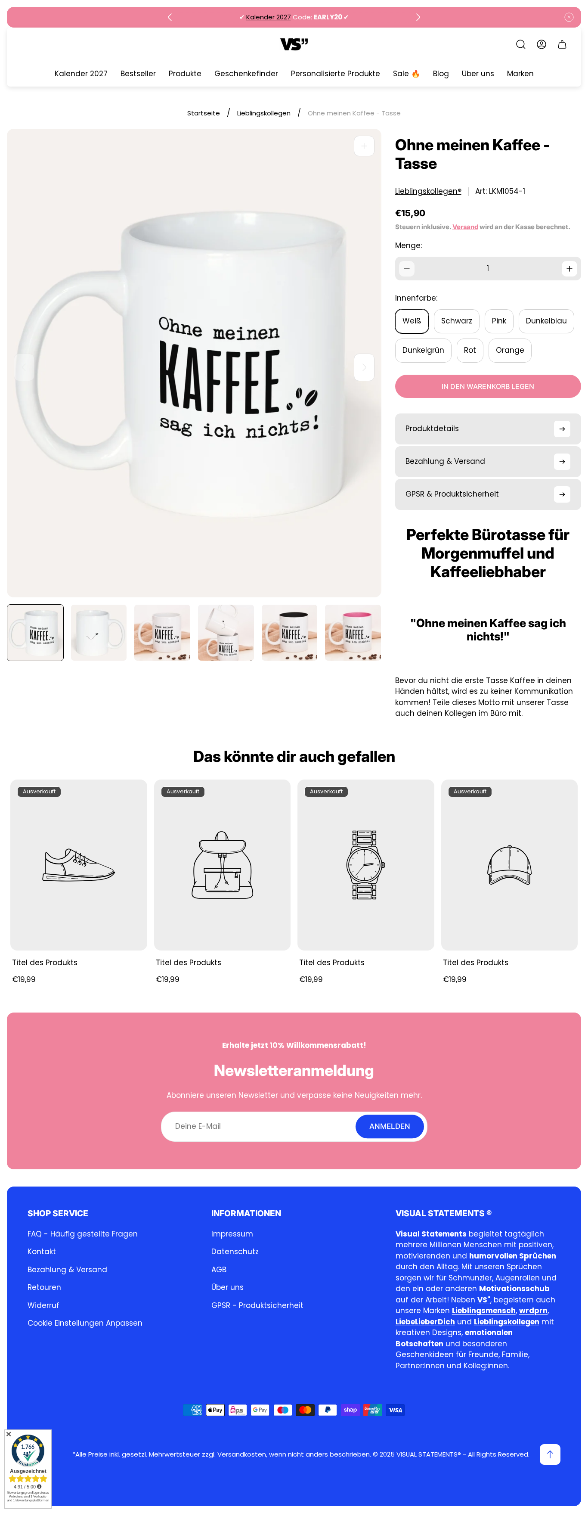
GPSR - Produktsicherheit (257, 1305)
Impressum (232, 1234)
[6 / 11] (353, 632)
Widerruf (43, 1305)
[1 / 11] (35, 632)
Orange (510, 350)
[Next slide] (418, 17)
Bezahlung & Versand (67, 1269)
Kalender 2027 (268, 17)
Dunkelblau (546, 321)
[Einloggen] (541, 44)
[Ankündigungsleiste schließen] (569, 17)
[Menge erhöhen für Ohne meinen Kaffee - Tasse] (569, 269)
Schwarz (456, 321)
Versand (465, 227)
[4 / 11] (226, 632)
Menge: (408, 245)
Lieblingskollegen (264, 113)
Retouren (44, 1287)
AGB (218, 1269)
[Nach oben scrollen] (550, 1454)
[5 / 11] (289, 632)
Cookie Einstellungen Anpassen (85, 1323)
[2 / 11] (99, 632)
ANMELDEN (389, 1126)
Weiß (411, 321)
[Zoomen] (364, 146)
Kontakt (42, 1251)
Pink (499, 321)
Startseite (203, 113)
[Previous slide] (170, 17)
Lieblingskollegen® (428, 191)
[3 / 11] (162, 632)
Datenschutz (235, 1251)
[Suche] (520, 44)
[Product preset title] (78, 865)
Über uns (227, 1287)
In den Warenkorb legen (488, 386)
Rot (470, 350)
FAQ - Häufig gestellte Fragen (83, 1234)
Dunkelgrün (423, 350)
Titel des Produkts (44, 962)
